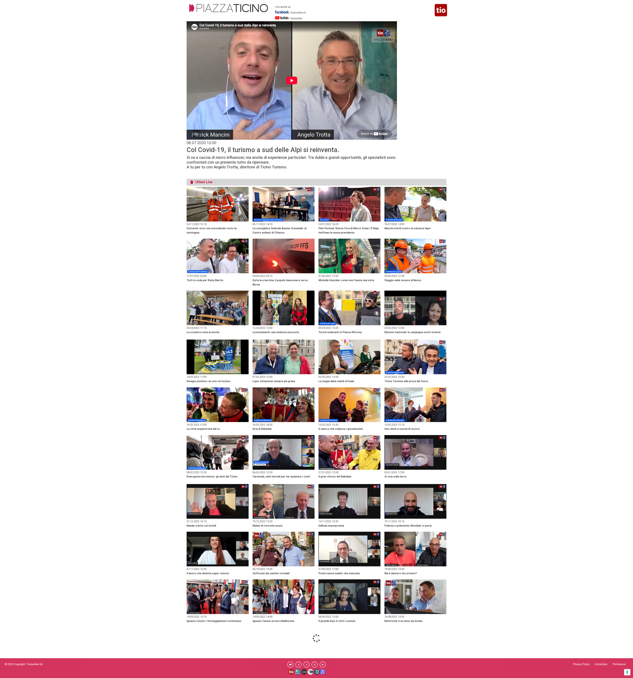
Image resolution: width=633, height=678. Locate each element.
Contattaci (601, 664)
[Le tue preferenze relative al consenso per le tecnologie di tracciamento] (627, 672)
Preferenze (619, 664)
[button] (290, 665)
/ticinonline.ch (298, 12)
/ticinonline (295, 18)
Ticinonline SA (34, 664)
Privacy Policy (581, 664)
